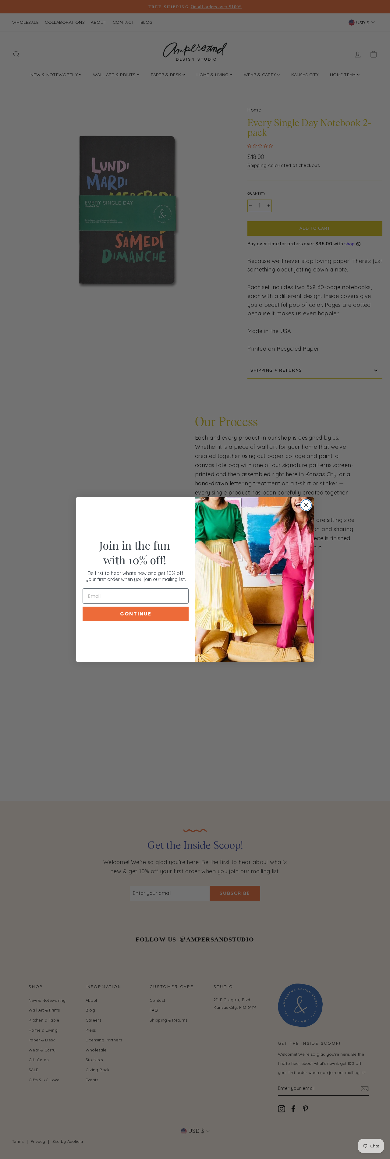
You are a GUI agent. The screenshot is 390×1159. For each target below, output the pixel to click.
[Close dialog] (306, 505)
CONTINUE (135, 613)
